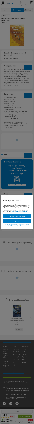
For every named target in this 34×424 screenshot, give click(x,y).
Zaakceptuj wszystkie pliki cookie (17, 216)
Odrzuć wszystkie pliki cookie (17, 221)
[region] (17, 212)
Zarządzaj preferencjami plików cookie (17, 225)
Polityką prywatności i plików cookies (19, 211)
